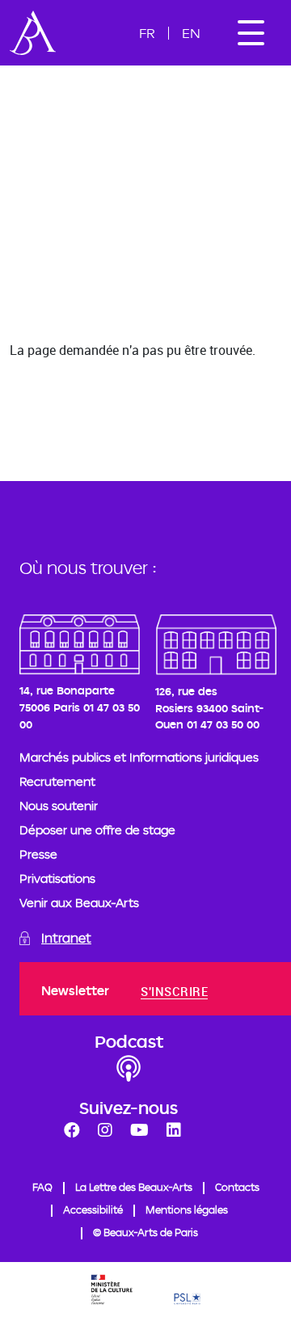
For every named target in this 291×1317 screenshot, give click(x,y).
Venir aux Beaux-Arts (79, 902)
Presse (38, 854)
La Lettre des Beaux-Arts (133, 1186)
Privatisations (57, 878)
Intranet (66, 938)
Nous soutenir (58, 805)
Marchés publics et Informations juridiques (139, 757)
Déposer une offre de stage (97, 830)
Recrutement (57, 781)
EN (191, 32)
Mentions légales (187, 1209)
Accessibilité (93, 1209)
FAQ (42, 1186)
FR (147, 32)
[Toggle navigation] (250, 32)
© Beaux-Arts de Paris (145, 1232)
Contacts (237, 1186)
